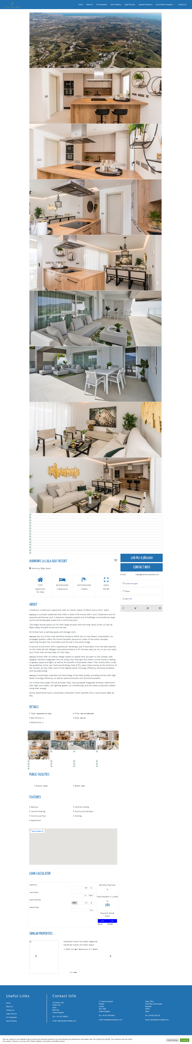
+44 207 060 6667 (108, 1015)
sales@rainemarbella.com (147, 574)
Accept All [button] (184, 1040)
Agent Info (128, 599)
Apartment (36, 820)
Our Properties (101, 4)
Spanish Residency (145, 4)
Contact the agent (131, 583)
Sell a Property (115, 4)
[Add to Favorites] (115, 561)
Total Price (33, 885)
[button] (36, 956)
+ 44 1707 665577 (61, 1017)
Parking (78, 816)
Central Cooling (82, 807)
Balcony (34, 807)
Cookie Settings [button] (172, 1040)
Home (80, 4)
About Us (89, 4)
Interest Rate (34, 907)
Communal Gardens (84, 811)
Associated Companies (164, 4)
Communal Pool (38, 816)
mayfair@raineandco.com (113, 1020)
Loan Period (33, 892)
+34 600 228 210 (154, 1015)
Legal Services (129, 4)
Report (127, 591)
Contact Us (182, 4)
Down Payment (35, 900)
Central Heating (38, 811)
